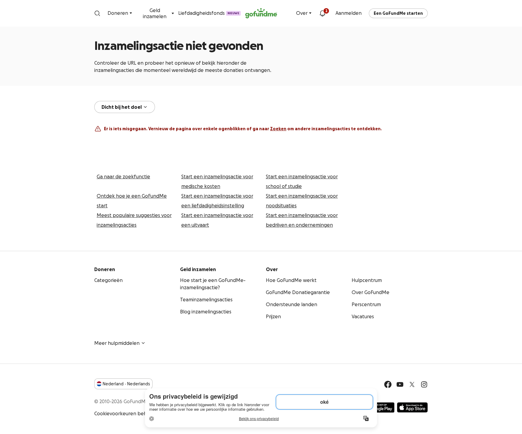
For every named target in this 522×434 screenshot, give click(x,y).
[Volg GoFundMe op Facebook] (388, 384)
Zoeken (278, 128)
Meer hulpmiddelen (117, 343)
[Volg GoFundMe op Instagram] (424, 384)
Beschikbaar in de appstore (412, 407)
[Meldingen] (322, 13)
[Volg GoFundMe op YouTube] (400, 384)
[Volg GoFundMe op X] (412, 384)
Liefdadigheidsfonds (209, 13)
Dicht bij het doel (122, 107)
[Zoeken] (97, 13)
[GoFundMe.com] (261, 13)
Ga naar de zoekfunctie (123, 176)
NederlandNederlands (126, 383)
